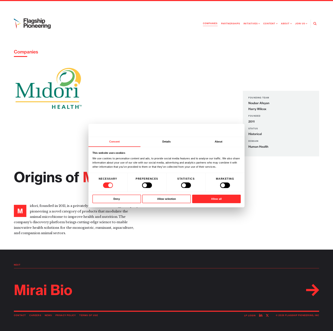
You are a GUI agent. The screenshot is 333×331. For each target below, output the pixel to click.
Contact (20, 315)
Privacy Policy (66, 315)
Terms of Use (88, 315)
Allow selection (166, 199)
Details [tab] (166, 141)
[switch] (147, 185)
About (285, 23)
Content (269, 23)
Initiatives (251, 23)
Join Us (300, 23)
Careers (35, 315)
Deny (116, 199)
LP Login (250, 315)
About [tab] (218, 141)
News (48, 315)
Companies (210, 23)
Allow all (216, 199)
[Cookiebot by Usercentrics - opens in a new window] (225, 130)
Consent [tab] (114, 141)
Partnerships (230, 23)
